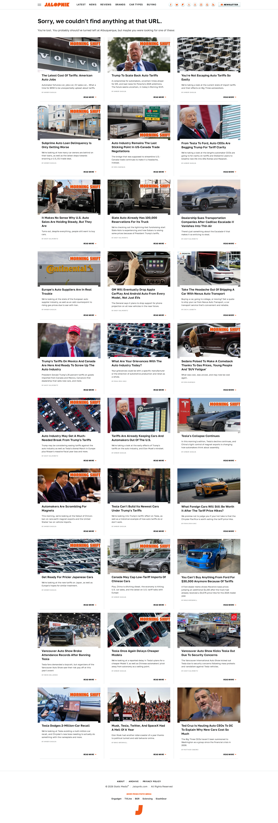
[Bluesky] (177, 4)
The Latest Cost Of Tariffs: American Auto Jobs (67, 77)
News (92, 4)
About (121, 781)
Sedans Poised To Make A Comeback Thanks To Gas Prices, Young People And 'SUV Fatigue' (207, 365)
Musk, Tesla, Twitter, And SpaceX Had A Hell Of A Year (138, 727)
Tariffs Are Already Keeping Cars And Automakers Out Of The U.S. (138, 438)
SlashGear (161, 798)
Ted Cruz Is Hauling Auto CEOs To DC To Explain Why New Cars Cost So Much (207, 729)
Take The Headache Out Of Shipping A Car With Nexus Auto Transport (207, 291)
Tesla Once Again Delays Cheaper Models (135, 653)
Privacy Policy (152, 781)
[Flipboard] (183, 4)
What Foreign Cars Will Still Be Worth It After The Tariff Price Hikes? (207, 508)
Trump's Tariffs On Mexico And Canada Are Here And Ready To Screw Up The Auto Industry (68, 365)
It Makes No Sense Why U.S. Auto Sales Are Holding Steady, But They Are (67, 222)
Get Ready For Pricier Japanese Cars (67, 577)
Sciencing (147, 798)
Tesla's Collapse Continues (200, 436)
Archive (134, 781)
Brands (120, 4)
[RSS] (213, 4)
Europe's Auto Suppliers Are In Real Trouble (67, 291)
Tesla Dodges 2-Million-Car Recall (66, 725)
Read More (89, 97)
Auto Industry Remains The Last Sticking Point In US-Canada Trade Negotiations (136, 147)
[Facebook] (171, 4)
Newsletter (231, 4)
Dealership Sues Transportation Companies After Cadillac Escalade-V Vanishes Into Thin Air (207, 222)
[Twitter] (189, 4)
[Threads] (195, 4)
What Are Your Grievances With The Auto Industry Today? (137, 363)
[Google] (207, 4)
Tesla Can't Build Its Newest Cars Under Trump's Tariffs (135, 508)
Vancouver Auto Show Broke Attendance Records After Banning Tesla (66, 655)
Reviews (105, 4)
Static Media (121, 786)
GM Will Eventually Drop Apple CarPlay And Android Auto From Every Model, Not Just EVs (138, 293)
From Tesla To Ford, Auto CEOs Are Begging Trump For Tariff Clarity (205, 145)
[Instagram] (201, 4)
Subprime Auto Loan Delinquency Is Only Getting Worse (67, 145)
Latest (81, 4)
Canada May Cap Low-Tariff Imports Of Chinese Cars (139, 579)
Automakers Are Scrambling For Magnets (64, 508)
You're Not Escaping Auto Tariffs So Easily (206, 77)
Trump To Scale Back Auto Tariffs (135, 75)
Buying (151, 4)
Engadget (116, 798)
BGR (137, 798)
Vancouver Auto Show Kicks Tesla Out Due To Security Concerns (208, 653)
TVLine (128, 798)
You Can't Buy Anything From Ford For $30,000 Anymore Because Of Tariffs (208, 579)
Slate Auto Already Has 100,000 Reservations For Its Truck (134, 220)
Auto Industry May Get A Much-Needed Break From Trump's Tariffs (66, 438)
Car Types (136, 4)
